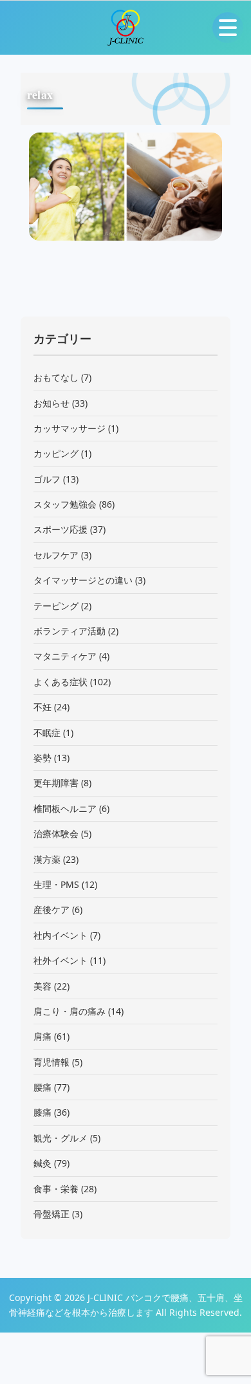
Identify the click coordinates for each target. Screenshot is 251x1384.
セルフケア (56, 555)
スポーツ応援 (60, 529)
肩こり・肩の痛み (69, 1011)
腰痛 (42, 1087)
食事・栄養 (56, 1189)
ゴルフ (46, 479)
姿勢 (42, 758)
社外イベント (60, 960)
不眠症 (46, 732)
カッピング (56, 453)
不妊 (42, 707)
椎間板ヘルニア (65, 808)
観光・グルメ (60, 1138)
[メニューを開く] (227, 27)
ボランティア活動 (69, 631)
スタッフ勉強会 (65, 504)
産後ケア (51, 909)
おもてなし (56, 377)
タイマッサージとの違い (83, 580)
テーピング (56, 606)
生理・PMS (56, 884)
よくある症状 (60, 682)
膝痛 (42, 1112)
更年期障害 (56, 783)
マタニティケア (65, 656)
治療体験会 (56, 833)
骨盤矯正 (51, 1214)
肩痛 (42, 1036)
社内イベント (60, 935)
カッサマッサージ (69, 428)
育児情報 (51, 1062)
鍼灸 (42, 1163)
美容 (42, 986)
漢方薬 (46, 859)
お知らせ (51, 403)
